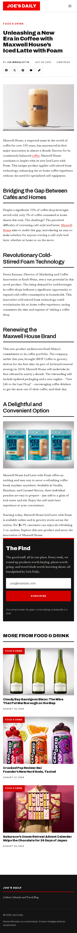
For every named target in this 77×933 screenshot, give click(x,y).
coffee (35, 155)
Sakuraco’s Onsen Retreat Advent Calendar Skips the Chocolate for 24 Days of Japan (37, 838)
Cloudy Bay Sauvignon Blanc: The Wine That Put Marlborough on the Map (33, 701)
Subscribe (38, 596)
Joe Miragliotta (18, 62)
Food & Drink (13, 23)
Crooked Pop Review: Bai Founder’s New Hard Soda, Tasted (29, 769)
